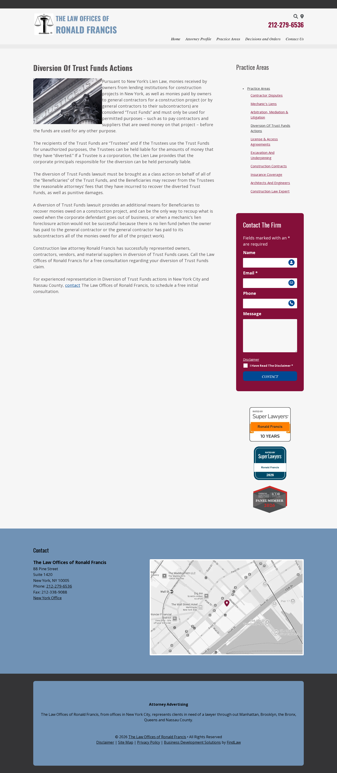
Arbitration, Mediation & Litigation (269, 114)
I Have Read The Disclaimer (271, 365)
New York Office (47, 597)
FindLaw (234, 742)
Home (175, 39)
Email (250, 273)
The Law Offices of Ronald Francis (157, 736)
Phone (249, 293)
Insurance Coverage (266, 174)
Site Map (125, 742)
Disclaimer (251, 359)
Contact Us (295, 39)
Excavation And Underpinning (262, 155)
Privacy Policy (148, 742)
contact (72, 285)
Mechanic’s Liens (264, 103)
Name (249, 252)
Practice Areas (228, 39)
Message (252, 313)
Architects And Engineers (270, 182)
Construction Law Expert (270, 191)
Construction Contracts (269, 166)
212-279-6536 (286, 24)
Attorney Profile (198, 39)
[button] (331, 739)
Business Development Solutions (192, 742)
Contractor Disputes (267, 95)
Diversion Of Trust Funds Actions (270, 128)
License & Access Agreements (264, 141)
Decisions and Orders (263, 39)
